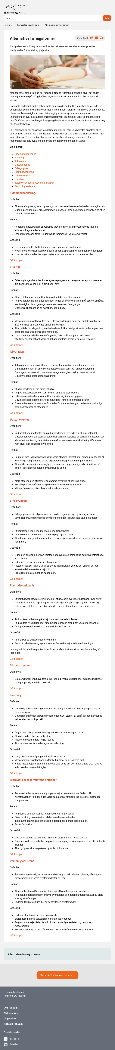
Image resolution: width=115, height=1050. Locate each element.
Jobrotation (21, 161)
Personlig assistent (25, 186)
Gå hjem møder (23, 175)
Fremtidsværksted (24, 172)
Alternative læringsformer (23, 954)
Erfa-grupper (21, 168)
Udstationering (22, 164)
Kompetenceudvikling (28, 25)
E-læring (19, 157)
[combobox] (52, 18)
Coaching (20, 179)
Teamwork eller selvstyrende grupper (34, 182)
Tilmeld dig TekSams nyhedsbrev (56, 975)
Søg (107, 18)
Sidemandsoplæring (25, 154)
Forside (8, 25)
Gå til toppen (16, 260)
